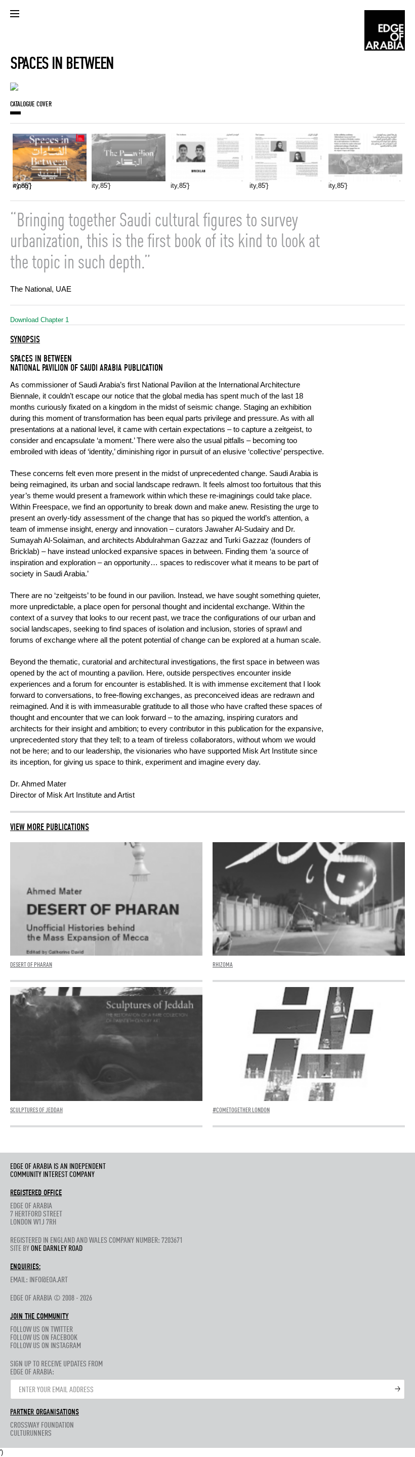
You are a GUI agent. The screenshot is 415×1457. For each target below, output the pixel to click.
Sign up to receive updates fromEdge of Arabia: (56, 1368)
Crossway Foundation (42, 1426)
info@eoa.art (48, 1280)
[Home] (384, 30)
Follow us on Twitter (41, 1330)
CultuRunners (31, 1434)
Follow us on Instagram (45, 1346)
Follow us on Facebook (43, 1338)
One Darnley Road (56, 1249)
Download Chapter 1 (40, 320)
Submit (398, 1389)
